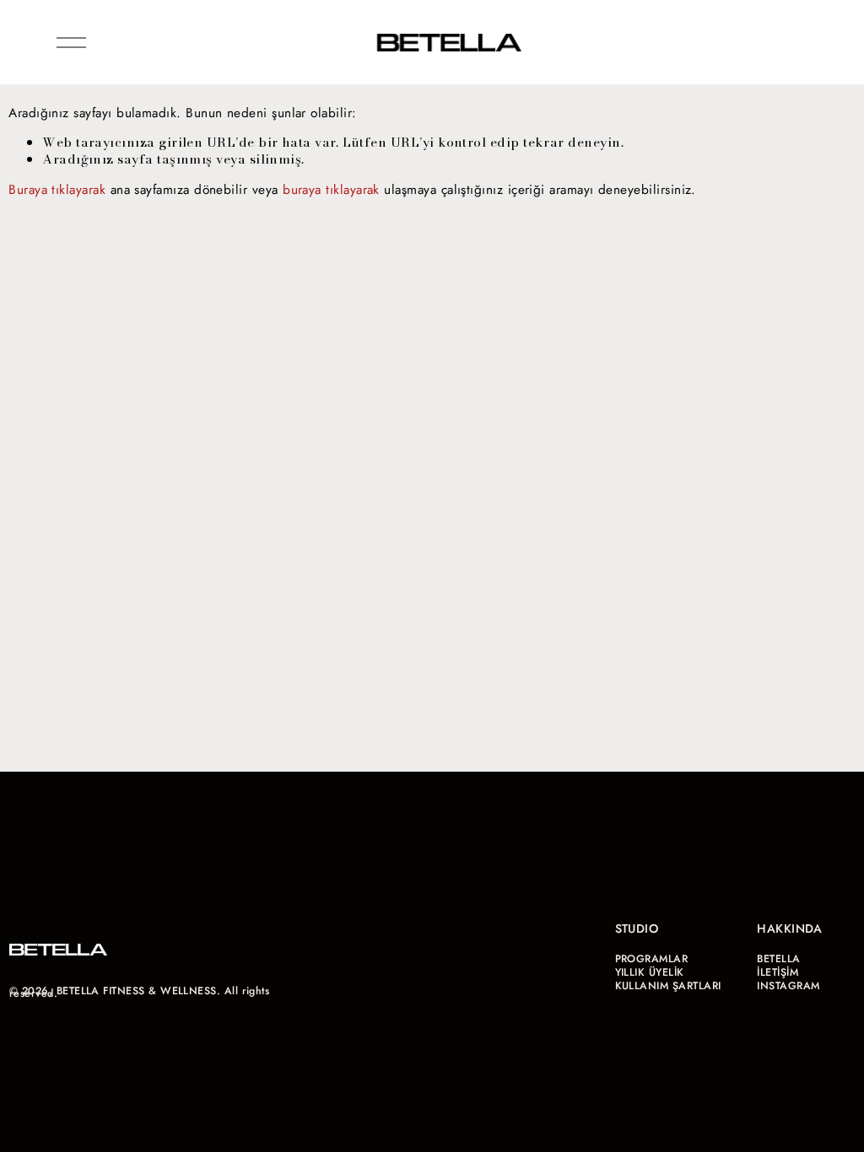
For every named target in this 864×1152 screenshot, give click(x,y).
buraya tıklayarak (331, 189)
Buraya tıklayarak (56, 189)
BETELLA (778, 959)
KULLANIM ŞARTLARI (668, 986)
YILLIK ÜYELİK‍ (649, 973)
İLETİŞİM (777, 973)
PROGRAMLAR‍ (651, 959)
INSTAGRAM (788, 986)
